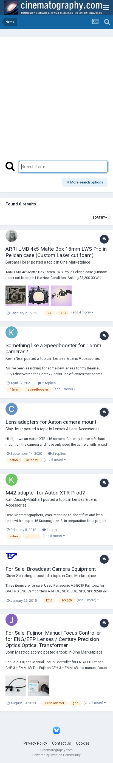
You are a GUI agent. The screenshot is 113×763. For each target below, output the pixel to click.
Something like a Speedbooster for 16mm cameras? (53, 348)
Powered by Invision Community (56, 755)
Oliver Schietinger (20, 575)
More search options (86, 182)
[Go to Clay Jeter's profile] (11, 409)
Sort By (99, 217)
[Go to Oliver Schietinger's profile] (11, 556)
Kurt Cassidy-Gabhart (23, 499)
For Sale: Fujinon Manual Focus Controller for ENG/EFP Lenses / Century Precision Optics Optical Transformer (53, 639)
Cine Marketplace (75, 262)
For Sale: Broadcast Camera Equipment (50, 569)
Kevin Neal (14, 358)
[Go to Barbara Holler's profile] (11, 236)
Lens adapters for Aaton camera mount (50, 422)
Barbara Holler (17, 262)
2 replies (48, 383)
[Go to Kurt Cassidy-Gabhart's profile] (11, 480)
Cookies (83, 743)
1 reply (51, 530)
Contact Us (61, 743)
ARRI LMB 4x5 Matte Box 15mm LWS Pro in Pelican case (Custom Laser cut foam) (56, 252)
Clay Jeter (14, 429)
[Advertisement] (56, 101)
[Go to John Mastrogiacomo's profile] (11, 620)
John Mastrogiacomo (24, 652)
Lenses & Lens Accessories (76, 358)
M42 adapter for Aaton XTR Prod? (45, 493)
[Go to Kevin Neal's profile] (11, 332)
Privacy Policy (35, 743)
